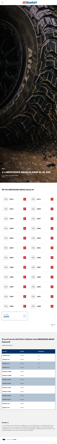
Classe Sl (9, 439)
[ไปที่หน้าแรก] (29, 2)
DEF (52, 324)
